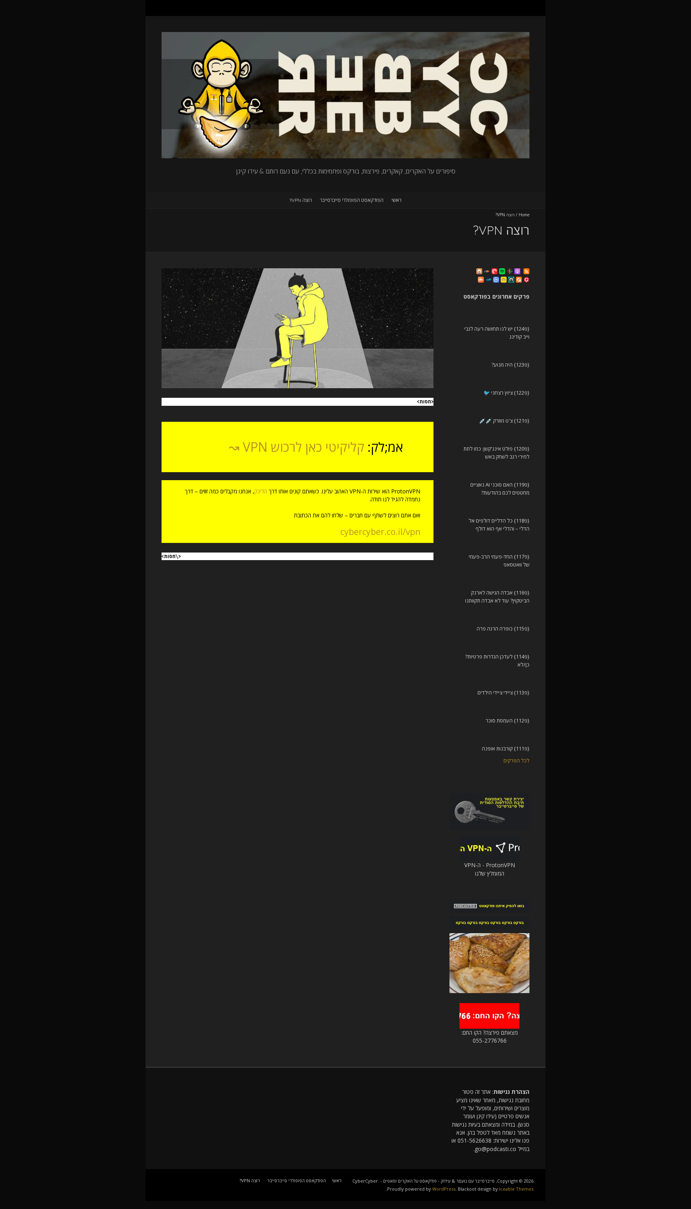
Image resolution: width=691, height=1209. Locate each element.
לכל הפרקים (516, 760)
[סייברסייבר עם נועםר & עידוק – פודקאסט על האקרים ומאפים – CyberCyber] (345, 36)
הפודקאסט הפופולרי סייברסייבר (351, 200)
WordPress (443, 1189)
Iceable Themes (516, 1189)
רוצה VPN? (301, 200)
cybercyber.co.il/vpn (380, 531)
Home (524, 214)
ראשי (396, 200)
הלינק (260, 491)
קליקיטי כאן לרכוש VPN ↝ (296, 446)
